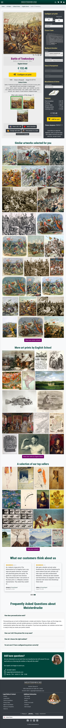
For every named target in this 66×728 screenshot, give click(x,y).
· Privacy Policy (6, 702)
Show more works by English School (33, 456)
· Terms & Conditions (8, 700)
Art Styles (9, 6)
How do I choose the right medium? (16, 639)
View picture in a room (31, 130)
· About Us (5, 709)
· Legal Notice (6, 698)
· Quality (26, 700)
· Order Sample (27, 706)
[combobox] (54, 26)
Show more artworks (33, 549)
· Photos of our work (28, 702)
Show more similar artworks (33, 340)
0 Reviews (25, 134)
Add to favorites (31, 126)
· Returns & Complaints (8, 706)
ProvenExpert (14, 587)
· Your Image (27, 696)
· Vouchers (26, 704)
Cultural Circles (16, 6)
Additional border (48, 24)
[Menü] (2, 2)
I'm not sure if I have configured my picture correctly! (21, 645)
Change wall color (14, 130)
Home (3, 6)
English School (25, 6)
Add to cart (55, 119)
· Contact (5, 696)
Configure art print (23, 74)
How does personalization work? (15, 615)
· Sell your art (27, 698)
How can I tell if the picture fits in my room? (19, 633)
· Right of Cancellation (8, 704)
